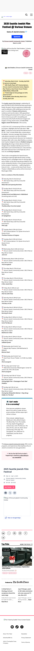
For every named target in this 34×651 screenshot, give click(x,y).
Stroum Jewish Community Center (14, 41)
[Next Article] (31, 557)
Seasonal (5, 573)
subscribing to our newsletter (20, 456)
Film (30, 73)
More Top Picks (25, 544)
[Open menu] (31, 14)
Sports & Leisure (12, 573)
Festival (25, 73)
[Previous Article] (2, 557)
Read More (5, 602)
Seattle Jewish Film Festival (12, 103)
